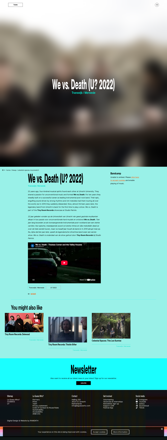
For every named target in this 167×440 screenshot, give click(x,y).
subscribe (83, 383)
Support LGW (108, 406)
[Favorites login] (157, 5)
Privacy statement (40, 406)
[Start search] (162, 5)
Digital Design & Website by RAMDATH (22, 421)
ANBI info (36, 414)
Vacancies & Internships (113, 402)
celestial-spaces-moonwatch (28, 170)
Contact (74, 396)
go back (33, 294)
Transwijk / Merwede (36, 288)
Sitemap (10, 396)
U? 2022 (53, 288)
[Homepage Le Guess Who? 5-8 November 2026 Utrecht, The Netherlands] (83, 4)
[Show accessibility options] (151, 5)
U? (8, 404)
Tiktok (141, 408)
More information (120, 432)
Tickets (15, 5)
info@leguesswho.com (81, 406)
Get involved (107, 396)
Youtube (142, 402)
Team (35, 404)
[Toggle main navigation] (4, 4)
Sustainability (38, 410)
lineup (14, 170)
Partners (36, 400)
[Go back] (3, 170)
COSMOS (11, 402)
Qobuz (142, 404)
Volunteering (108, 400)
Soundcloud (144, 406)
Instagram (143, 400)
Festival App (108, 408)
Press (35, 402)
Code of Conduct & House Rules (46, 408)
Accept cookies (99, 432)
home (8, 170)
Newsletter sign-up (111, 404)
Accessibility (38, 412)
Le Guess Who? (13, 400)
